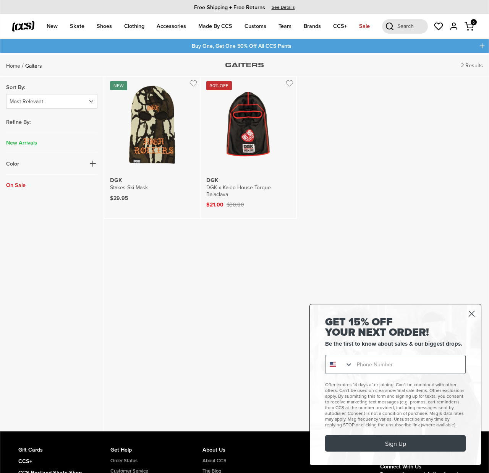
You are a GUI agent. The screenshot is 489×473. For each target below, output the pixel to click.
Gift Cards (30, 449)
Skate (77, 26)
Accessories (171, 26)
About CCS (214, 460)
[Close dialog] (471, 313)
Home (13, 66)
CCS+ (340, 26)
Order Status (124, 460)
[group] (244, 7)
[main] (244, 242)
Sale (364, 26)
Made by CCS (215, 26)
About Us (213, 449)
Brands (312, 26)
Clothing (134, 26)
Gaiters (33, 66)
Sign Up (395, 443)
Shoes (104, 26)
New (52, 26)
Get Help (121, 449)
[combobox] (339, 364)
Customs (255, 26)
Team (285, 26)
